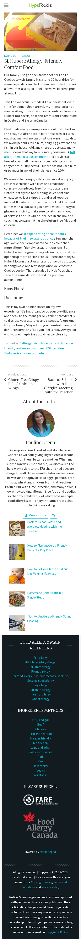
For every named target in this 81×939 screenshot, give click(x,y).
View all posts (37, 515)
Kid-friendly (40, 743)
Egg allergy (40, 658)
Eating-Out (11, 55)
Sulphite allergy (40, 690)
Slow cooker (40, 766)
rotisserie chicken (18, 353)
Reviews (26, 55)
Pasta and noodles (40, 752)
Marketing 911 (49, 852)
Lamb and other (40, 747)
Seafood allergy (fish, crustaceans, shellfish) (40, 676)
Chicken (40, 729)
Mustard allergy (40, 667)
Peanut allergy (40, 671)
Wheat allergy (40, 699)
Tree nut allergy (40, 694)
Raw (40, 761)
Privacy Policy (50, 887)
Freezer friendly (40, 738)
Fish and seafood (40, 734)
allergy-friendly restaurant (40, 343)
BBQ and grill (40, 720)
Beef (40, 725)
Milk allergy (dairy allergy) (40, 662)
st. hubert (40, 353)
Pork (41, 757)
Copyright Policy (41, 882)
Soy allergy (41, 685)
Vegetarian (40, 775)
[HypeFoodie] (40, 5)
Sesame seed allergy (40, 681)
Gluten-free (56, 348)
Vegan (41, 770)
